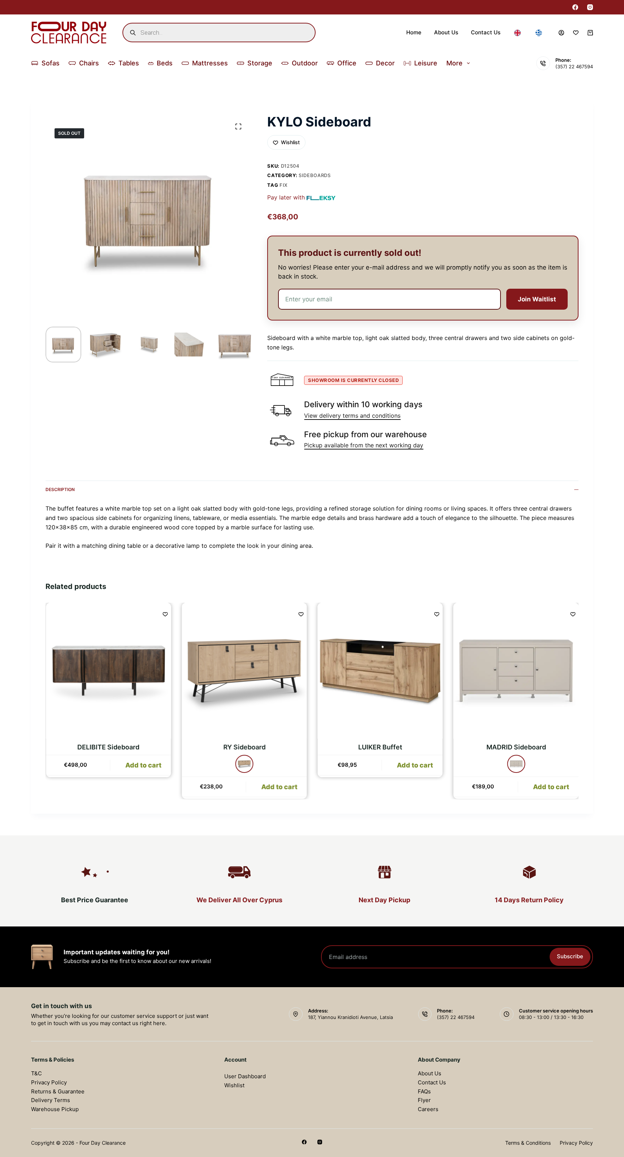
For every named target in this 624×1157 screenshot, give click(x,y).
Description (60, 489)
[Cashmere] (516, 764)
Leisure (425, 63)
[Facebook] (575, 7)
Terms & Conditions (528, 1143)
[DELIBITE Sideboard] (108, 671)
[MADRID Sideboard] (516, 671)
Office (346, 63)
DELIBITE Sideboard (108, 747)
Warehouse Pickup (55, 1109)
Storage (259, 63)
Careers (428, 1109)
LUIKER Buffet (380, 747)
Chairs (89, 63)
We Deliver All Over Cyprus (239, 900)
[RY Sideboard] (244, 671)
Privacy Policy (49, 1082)
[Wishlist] (575, 32)
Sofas (51, 63)
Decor (385, 63)
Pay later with (286, 197)
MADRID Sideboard (516, 747)
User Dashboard (245, 1076)
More (454, 63)
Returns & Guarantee (57, 1091)
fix (284, 185)
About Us (446, 32)
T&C (36, 1073)
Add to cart (279, 787)
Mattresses (210, 63)
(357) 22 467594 (574, 66)
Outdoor (305, 63)
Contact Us (485, 32)
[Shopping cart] (590, 32)
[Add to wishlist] (165, 614)
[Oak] (244, 764)
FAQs (424, 1091)
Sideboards (315, 175)
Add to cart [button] (143, 787)
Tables (128, 63)
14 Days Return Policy (529, 900)
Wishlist (234, 1085)
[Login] (561, 32)
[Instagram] (590, 7)
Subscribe (570, 956)
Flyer (424, 1100)
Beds (165, 63)
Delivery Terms (50, 1100)
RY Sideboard (244, 747)
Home (413, 32)
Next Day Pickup (384, 900)
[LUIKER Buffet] (380, 671)
